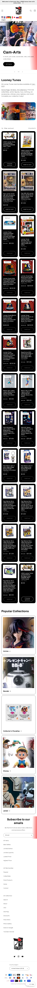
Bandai (6, 691)
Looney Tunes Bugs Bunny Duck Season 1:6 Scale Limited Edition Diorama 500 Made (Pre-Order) (27, 278)
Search (5, 899)
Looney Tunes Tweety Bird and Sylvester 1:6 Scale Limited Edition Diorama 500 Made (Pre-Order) (9, 356)
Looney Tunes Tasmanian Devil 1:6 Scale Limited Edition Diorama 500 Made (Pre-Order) (27, 318)
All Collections (22, 90)
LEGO (5, 811)
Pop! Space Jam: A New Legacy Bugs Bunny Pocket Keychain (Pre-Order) (9, 468)
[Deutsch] (8, 17)
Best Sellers (7, 844)
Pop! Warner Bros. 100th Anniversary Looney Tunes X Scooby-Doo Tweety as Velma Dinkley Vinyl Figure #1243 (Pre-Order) (27, 545)
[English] (2, 17)
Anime (6, 651)
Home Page (5, 90)
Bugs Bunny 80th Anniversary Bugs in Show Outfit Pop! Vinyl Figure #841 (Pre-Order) (27, 355)
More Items (6, 919)
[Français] (5, 17)
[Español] (20, 17)
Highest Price (7, 860)
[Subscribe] (31, 835)
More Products (7, 880)
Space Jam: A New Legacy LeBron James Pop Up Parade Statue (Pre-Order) (27, 393)
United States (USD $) (17, 968)
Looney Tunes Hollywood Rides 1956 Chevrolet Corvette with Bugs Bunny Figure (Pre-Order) (9, 235)
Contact (5, 888)
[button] (2, 11)
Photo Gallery (7, 923)
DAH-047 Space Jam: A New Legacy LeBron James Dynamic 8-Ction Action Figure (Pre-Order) (27, 431)
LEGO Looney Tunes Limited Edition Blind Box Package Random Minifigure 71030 (27, 153)
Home (5, 884)
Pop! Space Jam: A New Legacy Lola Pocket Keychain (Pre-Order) (26, 468)
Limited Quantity (8, 852)
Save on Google (8, 927)
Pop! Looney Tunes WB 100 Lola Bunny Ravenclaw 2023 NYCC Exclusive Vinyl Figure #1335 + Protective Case (9, 197)
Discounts (6, 915)
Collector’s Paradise (11, 731)
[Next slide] (22, 72)
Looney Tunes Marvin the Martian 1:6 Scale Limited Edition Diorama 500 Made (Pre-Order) (9, 318)
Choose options (9, 164)
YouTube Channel (8, 931)
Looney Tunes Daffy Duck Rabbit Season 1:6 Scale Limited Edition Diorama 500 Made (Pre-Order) (9, 281)
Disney (6, 771)
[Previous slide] (15, 72)
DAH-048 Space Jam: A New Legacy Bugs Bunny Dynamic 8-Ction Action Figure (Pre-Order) (9, 431)
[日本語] (14, 17)
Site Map (6, 911)
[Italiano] (11, 17)
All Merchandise (8, 868)
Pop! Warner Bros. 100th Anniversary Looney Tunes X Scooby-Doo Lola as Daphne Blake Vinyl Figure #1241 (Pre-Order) (27, 506)
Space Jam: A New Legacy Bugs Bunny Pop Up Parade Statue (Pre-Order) (9, 393)
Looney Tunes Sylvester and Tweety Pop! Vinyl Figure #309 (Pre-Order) (26, 242)
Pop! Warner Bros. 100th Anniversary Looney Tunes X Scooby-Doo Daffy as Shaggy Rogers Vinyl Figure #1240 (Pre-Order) (9, 545)
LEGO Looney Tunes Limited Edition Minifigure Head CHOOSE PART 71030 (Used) (27, 576)
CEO (4, 907)
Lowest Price (7, 856)
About (5, 903)
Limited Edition (8, 848)
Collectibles (7, 876)
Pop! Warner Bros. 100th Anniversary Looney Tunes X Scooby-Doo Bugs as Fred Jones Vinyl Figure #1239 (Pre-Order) (9, 506)
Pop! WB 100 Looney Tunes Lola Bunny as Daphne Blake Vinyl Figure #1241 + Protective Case (27, 196)
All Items (9, 64)
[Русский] (17, 17)
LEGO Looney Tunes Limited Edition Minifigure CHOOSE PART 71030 (9, 144)
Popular (5, 872)
